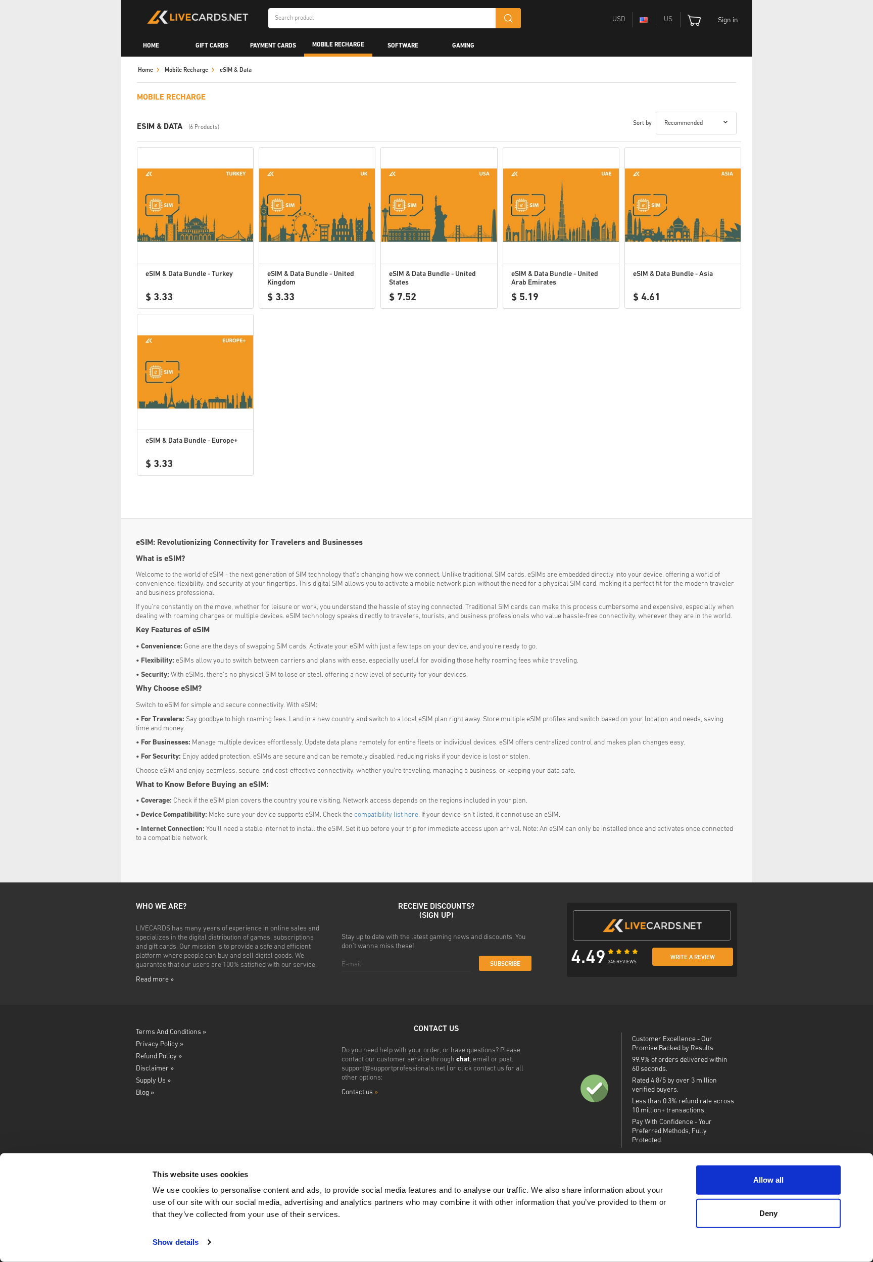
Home (151, 46)
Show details (176, 1242)
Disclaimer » (155, 1068)
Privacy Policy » (159, 1044)
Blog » (145, 1093)
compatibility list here (386, 815)
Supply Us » (153, 1081)
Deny (768, 1212)
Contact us (360, 1092)
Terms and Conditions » (171, 1032)
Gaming (463, 46)
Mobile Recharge (338, 45)
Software (402, 46)
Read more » (155, 980)
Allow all (768, 1180)
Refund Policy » (159, 1056)
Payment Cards (273, 46)
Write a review (692, 958)
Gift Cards (212, 46)
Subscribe (505, 964)
